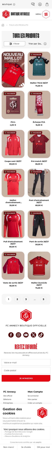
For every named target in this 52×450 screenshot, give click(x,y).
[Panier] (47, 4)
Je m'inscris (26, 378)
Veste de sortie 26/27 (13, 283)
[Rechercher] (33, 4)
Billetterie (7, 399)
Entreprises (8, 403)
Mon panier (32, 399)
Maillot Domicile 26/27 (39, 284)
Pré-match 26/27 (39, 161)
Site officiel (7, 396)
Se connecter (33, 396)
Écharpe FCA (39, 122)
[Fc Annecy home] (26, 315)
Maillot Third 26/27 (39, 83)
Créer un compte (35, 403)
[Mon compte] (40, 4)
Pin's (13, 122)
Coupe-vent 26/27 (13, 161)
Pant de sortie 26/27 (39, 242)
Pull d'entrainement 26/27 (13, 243)
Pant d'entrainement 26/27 (39, 201)
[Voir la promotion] (13, 70)
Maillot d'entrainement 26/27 (13, 201)
